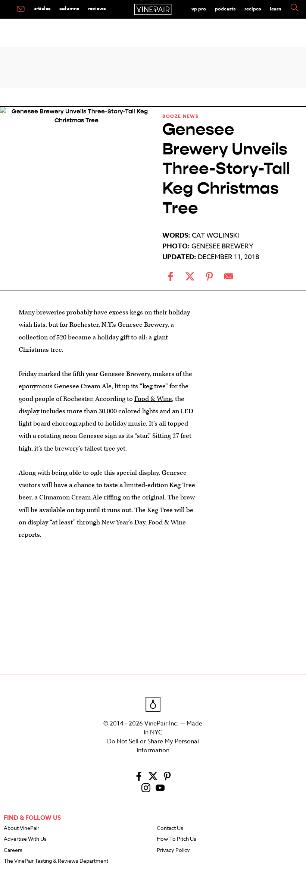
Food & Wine (153, 399)
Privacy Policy (173, 850)
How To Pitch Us (176, 839)
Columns (69, 8)
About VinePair (21, 828)
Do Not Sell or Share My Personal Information (153, 746)
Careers (13, 850)
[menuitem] (20, 9)
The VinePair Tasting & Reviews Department (56, 861)
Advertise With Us (25, 839)
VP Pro (198, 8)
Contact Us (170, 828)
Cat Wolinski (215, 236)
